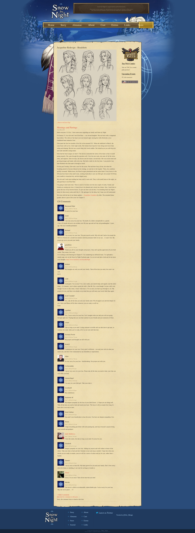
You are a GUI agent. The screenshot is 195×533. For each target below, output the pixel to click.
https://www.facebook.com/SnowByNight (78, 259)
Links (127, 25)
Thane (67, 473)
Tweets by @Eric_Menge (124, 515)
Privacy (106, 530)
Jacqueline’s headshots (90, 195)
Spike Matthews (70, 434)
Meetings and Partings (67, 127)
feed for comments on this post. (67, 497)
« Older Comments (63, 495)
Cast (103, 25)
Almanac (77, 25)
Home (51, 25)
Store (141, 25)
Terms (102, 530)
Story (63, 25)
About (91, 25)
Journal (72, 525)
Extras (114, 25)
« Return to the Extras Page (63, 122)
